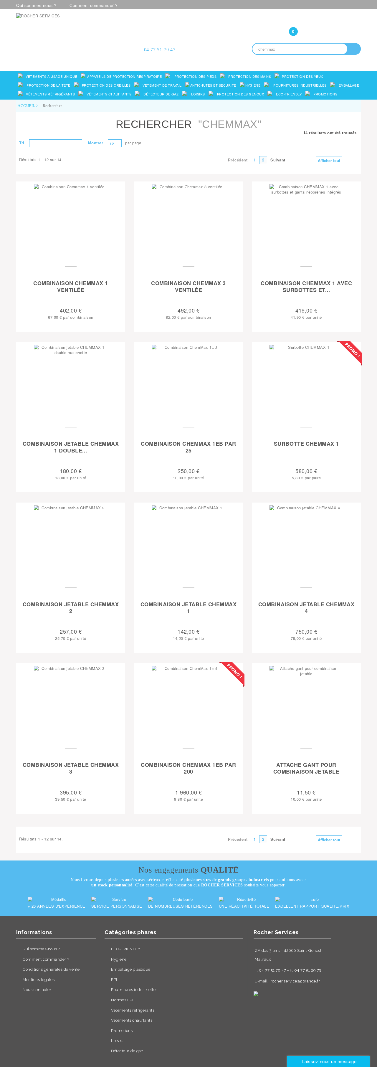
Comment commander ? (94, 5)
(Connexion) (306, 20)
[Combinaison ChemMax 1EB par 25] (188, 381)
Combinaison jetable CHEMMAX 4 (306, 608)
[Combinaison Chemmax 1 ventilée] (71, 221)
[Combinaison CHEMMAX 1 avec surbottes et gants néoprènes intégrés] (306, 221)
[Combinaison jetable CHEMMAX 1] (188, 542)
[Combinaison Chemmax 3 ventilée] (188, 221)
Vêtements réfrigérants (132, 1010)
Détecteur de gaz (127, 1051)
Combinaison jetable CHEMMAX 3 (71, 768)
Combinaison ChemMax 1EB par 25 (188, 447)
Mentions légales (38, 979)
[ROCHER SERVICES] (70, 33)
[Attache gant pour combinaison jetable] (306, 702)
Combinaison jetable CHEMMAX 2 (71, 608)
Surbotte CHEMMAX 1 (306, 443)
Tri (21, 143)
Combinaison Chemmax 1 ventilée (70, 287)
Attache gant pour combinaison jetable (306, 768)
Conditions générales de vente (51, 969)
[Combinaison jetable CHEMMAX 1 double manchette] (71, 381)
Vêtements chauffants (131, 1020)
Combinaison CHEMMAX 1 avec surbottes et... (306, 287)
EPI (114, 979)
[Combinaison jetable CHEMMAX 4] (306, 542)
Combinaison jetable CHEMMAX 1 (188, 608)
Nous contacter (37, 989)
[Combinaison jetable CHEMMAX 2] (71, 542)
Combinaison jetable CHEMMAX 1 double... (71, 447)
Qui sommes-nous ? (36, 5)
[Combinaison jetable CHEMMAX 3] (71, 702)
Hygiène (119, 959)
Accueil (26, 105)
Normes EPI (122, 1000)
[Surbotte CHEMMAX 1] (306, 381)
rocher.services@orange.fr (295, 981)
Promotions (122, 1030)
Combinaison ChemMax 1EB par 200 (188, 768)
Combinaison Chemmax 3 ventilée (188, 287)
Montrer (95, 143)
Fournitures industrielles (134, 989)
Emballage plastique (131, 969)
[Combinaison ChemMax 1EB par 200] (188, 702)
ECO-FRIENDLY (125, 949)
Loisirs (117, 1040)
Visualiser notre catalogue (72, 60)
